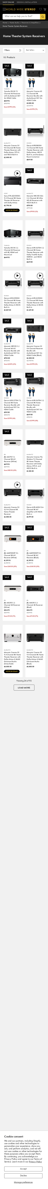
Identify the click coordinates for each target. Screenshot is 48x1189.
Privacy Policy (35, 1162)
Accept (23, 1169)
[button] (4, 9)
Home (5, 23)
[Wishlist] (40, 9)
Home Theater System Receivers (15, 26)
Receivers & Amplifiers (30, 23)
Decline (23, 1176)
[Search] (42, 16)
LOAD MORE (24, 688)
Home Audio (14, 23)
